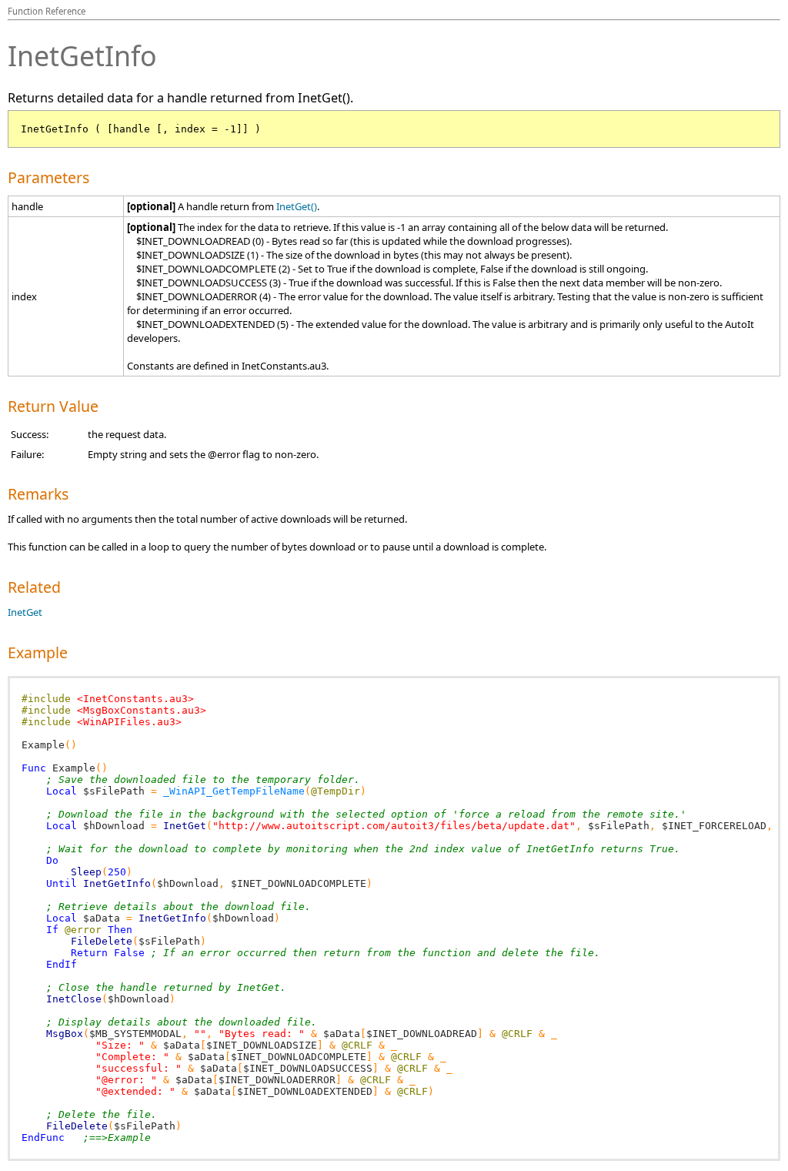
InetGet (25, 612)
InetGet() (296, 206)
